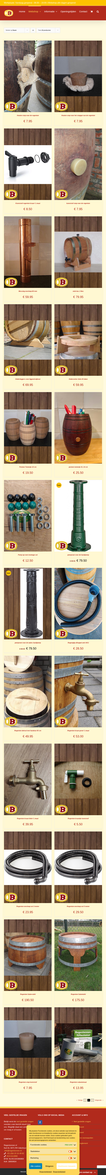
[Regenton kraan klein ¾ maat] (28, 745)
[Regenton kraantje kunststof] (78, 745)
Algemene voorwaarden (83, 1138)
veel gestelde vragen (24, 1121)
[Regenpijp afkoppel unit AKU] (78, 569)
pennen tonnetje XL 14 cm (78, 467)
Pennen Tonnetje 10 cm (27, 467)
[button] (98, 11)
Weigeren (49, 1166)
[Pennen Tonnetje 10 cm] (28, 393)
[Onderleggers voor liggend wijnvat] (28, 305)
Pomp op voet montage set (28, 555)
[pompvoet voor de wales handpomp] (28, 569)
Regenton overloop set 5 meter (78, 906)
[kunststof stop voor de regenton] (78, 130)
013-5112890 (12, 1156)
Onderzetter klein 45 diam (78, 379)
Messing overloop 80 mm (28, 291)
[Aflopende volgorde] (33, 30)
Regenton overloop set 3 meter (27, 906)
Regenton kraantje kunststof (78, 818)
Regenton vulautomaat (78, 1082)
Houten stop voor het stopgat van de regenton (78, 115)
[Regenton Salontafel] (78, 921)
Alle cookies (36, 1166)
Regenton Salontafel (78, 994)
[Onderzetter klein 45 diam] (78, 305)
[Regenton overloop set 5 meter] (78, 833)
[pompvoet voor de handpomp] (78, 481)
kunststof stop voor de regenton (78, 203)
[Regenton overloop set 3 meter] (28, 833)
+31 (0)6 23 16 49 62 (15, 1153)
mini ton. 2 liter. (78, 291)
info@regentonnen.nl (13, 1151)
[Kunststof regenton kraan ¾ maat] (28, 130)
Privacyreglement (45, 1172)
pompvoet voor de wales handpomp (28, 643)
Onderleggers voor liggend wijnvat (27, 379)
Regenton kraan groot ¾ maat (78, 731)
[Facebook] (40, 1122)
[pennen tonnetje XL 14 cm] (78, 393)
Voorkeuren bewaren (66, 1166)
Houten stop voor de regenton (28, 115)
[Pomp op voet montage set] (28, 481)
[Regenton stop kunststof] (28, 1009)
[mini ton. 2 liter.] (78, 218)
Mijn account (79, 1127)
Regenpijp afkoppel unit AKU (78, 643)
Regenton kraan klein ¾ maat (28, 818)
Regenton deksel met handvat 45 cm (27, 731)
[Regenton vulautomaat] (78, 1009)
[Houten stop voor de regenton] (28, 42)
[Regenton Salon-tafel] (28, 921)
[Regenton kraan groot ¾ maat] (78, 657)
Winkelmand (79, 1132)
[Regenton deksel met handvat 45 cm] (28, 657)
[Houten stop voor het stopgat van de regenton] (78, 42)
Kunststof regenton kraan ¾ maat (28, 203)
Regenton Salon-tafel (28, 994)
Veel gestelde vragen (82, 1121)
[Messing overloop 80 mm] (28, 218)
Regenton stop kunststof (28, 1082)
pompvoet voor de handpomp (78, 555)
